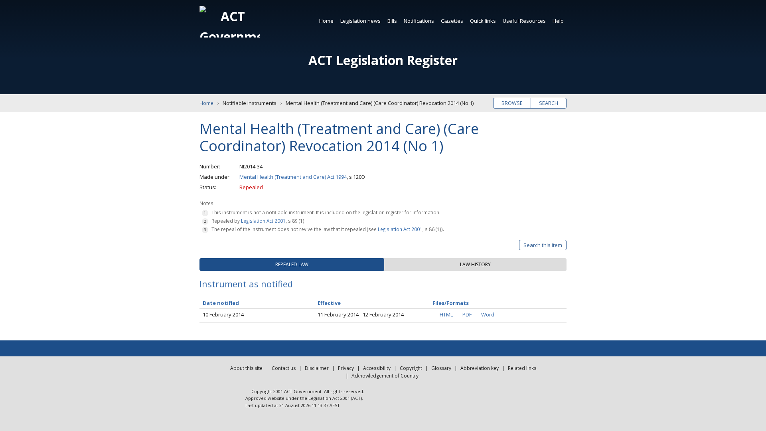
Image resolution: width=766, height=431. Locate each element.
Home (326, 20)
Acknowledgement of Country (385, 375)
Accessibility (377, 368)
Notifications (419, 20)
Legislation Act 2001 (263, 220)
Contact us (284, 368)
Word (487, 314)
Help (558, 20)
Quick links (483, 20)
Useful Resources (524, 20)
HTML (446, 314)
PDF (467, 314)
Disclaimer (317, 368)
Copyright (411, 368)
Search (548, 103)
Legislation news (360, 20)
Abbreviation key (479, 368)
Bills (392, 20)
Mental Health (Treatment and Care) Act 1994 (293, 176)
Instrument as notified (246, 284)
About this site (246, 368)
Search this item (542, 245)
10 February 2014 (223, 314)
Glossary (441, 368)
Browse (512, 103)
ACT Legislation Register (383, 60)
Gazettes (452, 20)
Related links (522, 368)
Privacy (346, 368)
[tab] (291, 264)
